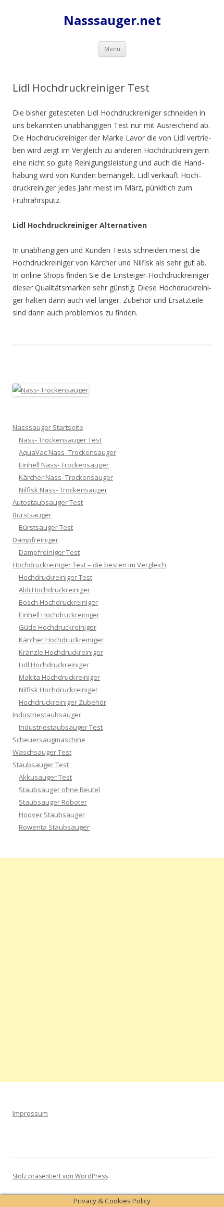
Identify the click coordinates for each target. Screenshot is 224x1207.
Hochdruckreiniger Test (55, 577)
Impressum (30, 1113)
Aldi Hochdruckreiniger (54, 589)
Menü (112, 49)
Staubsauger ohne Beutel (59, 789)
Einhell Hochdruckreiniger (59, 614)
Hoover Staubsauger (52, 814)
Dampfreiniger (35, 539)
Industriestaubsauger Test (61, 727)
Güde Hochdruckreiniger (57, 627)
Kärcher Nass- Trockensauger (66, 477)
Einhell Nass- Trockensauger (64, 464)
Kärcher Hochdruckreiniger (61, 639)
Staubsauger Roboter (53, 802)
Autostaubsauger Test (48, 502)
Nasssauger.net (112, 20)
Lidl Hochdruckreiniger (54, 664)
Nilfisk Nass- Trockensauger (63, 489)
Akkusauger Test (45, 777)
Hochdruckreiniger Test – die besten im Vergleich (89, 564)
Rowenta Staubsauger (54, 827)
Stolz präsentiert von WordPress (60, 1176)
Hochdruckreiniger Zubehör (62, 702)
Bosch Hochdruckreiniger (58, 602)
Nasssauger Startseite (48, 427)
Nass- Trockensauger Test (60, 439)
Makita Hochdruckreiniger (59, 677)
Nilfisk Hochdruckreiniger (58, 689)
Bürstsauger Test (46, 527)
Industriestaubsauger (47, 714)
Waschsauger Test (42, 752)
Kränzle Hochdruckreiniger (61, 652)
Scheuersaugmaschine (49, 739)
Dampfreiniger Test (49, 552)
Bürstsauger (32, 514)
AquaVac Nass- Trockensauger (67, 452)
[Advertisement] (112, 970)
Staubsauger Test (41, 764)
